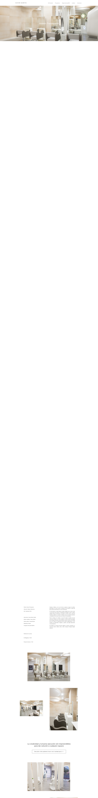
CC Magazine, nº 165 (28, 637)
